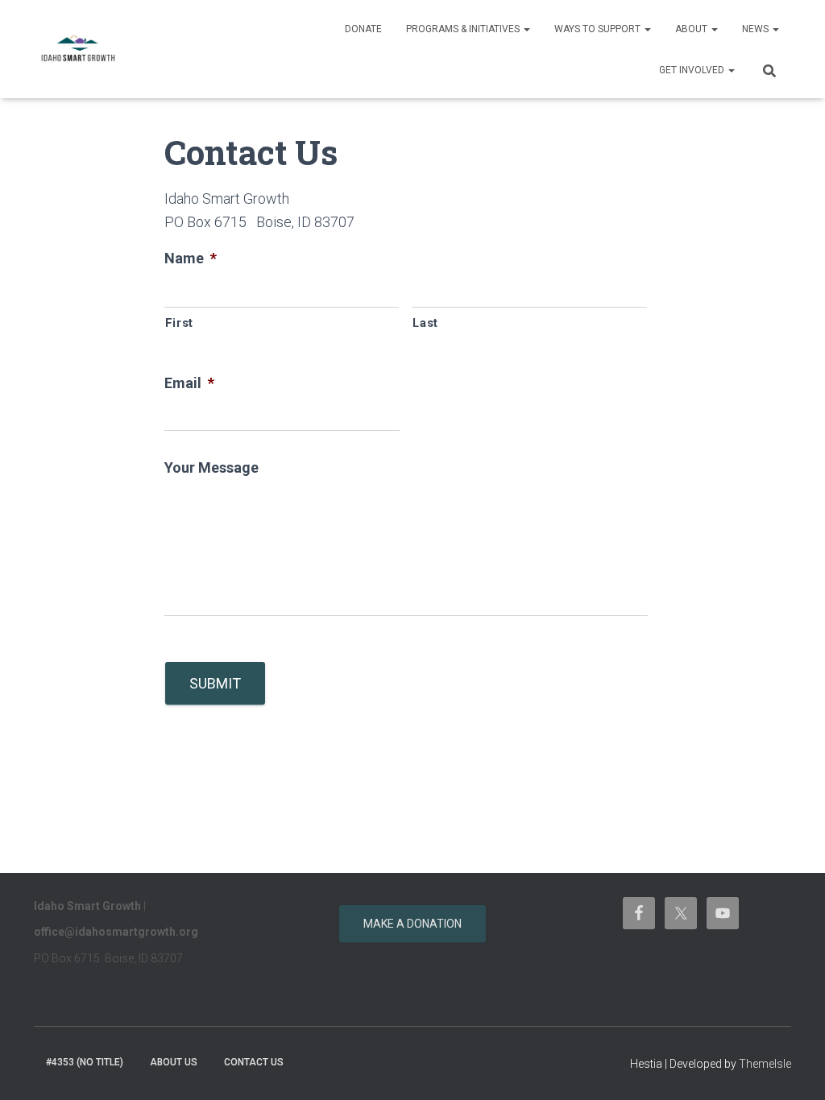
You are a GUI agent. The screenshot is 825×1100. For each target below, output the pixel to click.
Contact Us (254, 1062)
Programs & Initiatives (464, 29)
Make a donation (412, 923)
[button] (526, 29)
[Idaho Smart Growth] (78, 49)
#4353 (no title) (84, 1062)
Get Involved (693, 70)
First (179, 323)
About (692, 29)
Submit (215, 683)
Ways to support (598, 29)
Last (425, 323)
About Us (173, 1062)
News (756, 29)
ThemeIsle (765, 1063)
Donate (363, 29)
